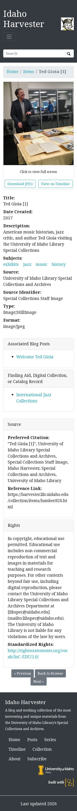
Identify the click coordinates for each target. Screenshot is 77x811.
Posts (32, 739)
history (59, 264)
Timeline (17, 749)
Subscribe (37, 759)
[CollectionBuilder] (69, 782)
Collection (42, 749)
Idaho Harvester (23, 19)
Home (12, 71)
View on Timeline (55, 184)
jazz (27, 264)
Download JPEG (20, 184)
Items (28, 71)
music (41, 264)
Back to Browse (50, 673)
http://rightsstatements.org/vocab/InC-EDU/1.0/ (38, 654)
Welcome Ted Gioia (34, 357)
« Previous (22, 673)
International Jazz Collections (33, 398)
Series (50, 739)
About (15, 759)
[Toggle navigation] (9, 36)
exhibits (11, 264)
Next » (38, 681)
